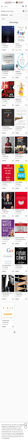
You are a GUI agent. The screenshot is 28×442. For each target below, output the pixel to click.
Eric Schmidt (5, 267)
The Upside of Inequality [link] (20, 127)
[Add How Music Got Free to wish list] (26, 216)
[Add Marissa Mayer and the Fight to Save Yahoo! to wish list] (13, 244)
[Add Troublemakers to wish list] (13, 78)
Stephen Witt (19, 211)
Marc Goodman (19, 267)
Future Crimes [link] (18, 265)
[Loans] (23, 6)
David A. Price (5, 322)
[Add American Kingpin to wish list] (13, 105)
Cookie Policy (6, 438)
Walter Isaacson (19, 294)
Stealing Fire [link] (18, 99)
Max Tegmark (5, 45)
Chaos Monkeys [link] (5, 127)
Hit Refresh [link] (17, 71)
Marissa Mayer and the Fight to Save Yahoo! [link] (7, 237)
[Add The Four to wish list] (26, 50)
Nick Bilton (5, 100)
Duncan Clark (5, 156)
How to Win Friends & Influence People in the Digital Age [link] (20, 237)
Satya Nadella (19, 73)
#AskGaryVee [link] (18, 154)
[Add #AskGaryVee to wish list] (26, 161)
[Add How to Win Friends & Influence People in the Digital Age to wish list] (26, 244)
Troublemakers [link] (5, 71)
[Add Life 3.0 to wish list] (13, 50)
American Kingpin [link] (6, 99)
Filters (3, 18)
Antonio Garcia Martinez (7, 128)
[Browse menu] (26, 6)
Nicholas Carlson (6, 239)
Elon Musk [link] (4, 210)
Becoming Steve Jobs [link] (7, 293)
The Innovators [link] (18, 293)
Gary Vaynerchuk (20, 156)
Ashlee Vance (5, 211)
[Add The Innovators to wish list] (26, 299)
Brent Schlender (6, 294)
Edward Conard (19, 128)
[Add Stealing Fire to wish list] (26, 105)
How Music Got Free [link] (19, 210)
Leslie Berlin (5, 73)
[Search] (2, 6)
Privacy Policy (12, 426)
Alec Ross (5, 184)
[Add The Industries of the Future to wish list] (13, 188)
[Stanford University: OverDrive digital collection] (14, 2)
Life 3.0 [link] (4, 44)
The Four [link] (17, 44)
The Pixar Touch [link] (5, 320)
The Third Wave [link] (18, 182)
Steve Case (19, 184)
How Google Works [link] (6, 265)
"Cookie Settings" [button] (20, 433)
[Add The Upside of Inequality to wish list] (26, 133)
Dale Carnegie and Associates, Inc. (21, 239)
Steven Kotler (19, 100)
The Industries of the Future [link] (7, 182)
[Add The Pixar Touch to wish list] (13, 327)
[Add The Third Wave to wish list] (26, 188)
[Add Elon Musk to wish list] (13, 216)
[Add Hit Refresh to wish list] (26, 78)
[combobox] (11, 6)
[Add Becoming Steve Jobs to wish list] (13, 299)
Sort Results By (4, 15)
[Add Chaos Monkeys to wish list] (13, 133)
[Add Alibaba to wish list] (13, 161)
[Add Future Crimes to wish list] (26, 271)
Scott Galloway (19, 45)
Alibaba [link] (4, 154)
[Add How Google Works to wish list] (13, 271)
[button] (23, 11)
